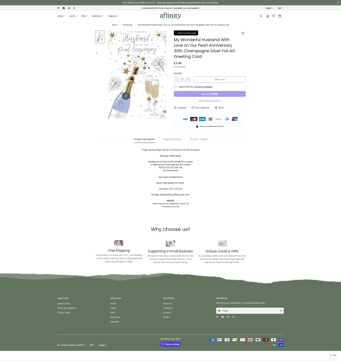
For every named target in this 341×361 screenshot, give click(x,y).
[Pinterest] (58, 8)
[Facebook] (64, 8)
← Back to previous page (186, 33)
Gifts (83, 15)
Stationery (97, 15)
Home (60, 15)
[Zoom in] (162, 36)
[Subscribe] (281, 311)
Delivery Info (63, 303)
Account (167, 312)
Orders (166, 317)
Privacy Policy (63, 312)
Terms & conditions (203, 86)
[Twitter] (74, 8)
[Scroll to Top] (336, 346)
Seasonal (112, 15)
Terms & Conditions (66, 308)
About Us (167, 303)
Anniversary (128, 24)
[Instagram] (69, 8)
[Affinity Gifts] (170, 16)
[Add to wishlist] (243, 33)
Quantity (178, 73)
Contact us (168, 308)
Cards (72, 15)
